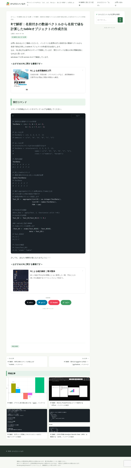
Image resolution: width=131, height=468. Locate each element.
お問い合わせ (119, 3)
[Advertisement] (48, 324)
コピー (78, 116)
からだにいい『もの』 (103, 3)
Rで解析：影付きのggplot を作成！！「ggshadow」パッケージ (76, 361)
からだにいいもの (17, 4)
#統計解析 (15, 346)
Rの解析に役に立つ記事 (86, 3)
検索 (120, 20)
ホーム (13, 17)
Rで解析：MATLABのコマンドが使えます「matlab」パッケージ (21, 361)
